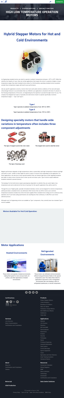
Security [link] (42, 336)
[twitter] (30, 292)
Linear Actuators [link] (44, 302)
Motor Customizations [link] (11, 323)
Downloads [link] (43, 375)
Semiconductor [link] (44, 329)
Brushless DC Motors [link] (46, 304)
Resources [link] (43, 363)
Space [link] (42, 340)
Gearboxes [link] (43, 313)
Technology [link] (43, 373)
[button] (51, 2)
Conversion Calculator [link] (46, 365)
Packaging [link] (43, 338)
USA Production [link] (10, 385)
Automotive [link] (43, 331)
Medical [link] (42, 321)
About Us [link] (7, 365)
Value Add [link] (43, 315)
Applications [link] (44, 319)
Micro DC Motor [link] (44, 306)
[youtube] (36, 292)
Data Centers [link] (44, 346)
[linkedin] (26, 292)
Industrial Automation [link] (46, 344)
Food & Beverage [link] (45, 348)
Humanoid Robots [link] (45, 359)
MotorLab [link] (8, 381)
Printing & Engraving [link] (45, 342)
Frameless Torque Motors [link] (47, 308)
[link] (5, 2)
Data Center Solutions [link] (47, 381)
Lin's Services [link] (9, 321)
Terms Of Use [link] (24, 392)
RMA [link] (41, 369)
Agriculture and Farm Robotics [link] (48, 355)
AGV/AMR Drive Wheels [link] (47, 311)
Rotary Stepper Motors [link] (46, 300)
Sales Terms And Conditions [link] (37, 392)
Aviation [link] (42, 334)
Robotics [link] (42, 325)
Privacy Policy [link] (16, 392)
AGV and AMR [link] (44, 327)
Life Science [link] (43, 323)
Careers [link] (7, 369)
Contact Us (59, 1)
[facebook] (33, 292)
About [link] (7, 363)
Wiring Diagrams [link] (44, 367)
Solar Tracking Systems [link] (46, 357)
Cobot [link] (42, 353)
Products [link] (43, 298)
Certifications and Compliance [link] (13, 325)
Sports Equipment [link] (45, 350)
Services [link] (8, 319)
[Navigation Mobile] (2, 2)
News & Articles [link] (44, 371)
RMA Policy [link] (48, 392)
